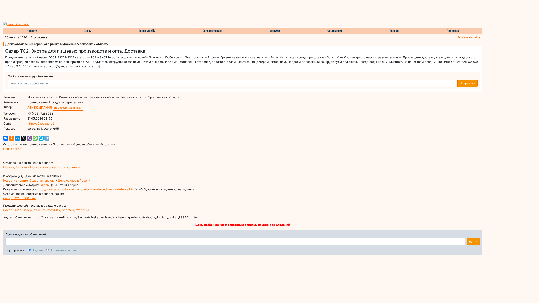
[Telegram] (46, 138)
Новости (32, 30)
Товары (394, 30)
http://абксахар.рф (41, 123)
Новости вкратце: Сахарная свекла (29, 180)
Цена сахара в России (74, 180)
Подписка (453, 30)
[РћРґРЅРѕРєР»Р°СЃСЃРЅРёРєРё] (11, 138)
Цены (87, 30)
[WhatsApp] (35, 138)
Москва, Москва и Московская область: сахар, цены (41, 167)
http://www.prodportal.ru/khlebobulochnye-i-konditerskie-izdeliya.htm (86, 189)
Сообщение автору (69, 107)
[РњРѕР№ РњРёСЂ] (17, 138)
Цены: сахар (12, 148)
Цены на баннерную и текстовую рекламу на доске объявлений (242, 224)
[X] (23, 138)
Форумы (275, 30)
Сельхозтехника (212, 30)
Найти (473, 241)
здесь (44, 185)
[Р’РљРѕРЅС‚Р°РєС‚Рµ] (5, 138)
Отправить (467, 83)
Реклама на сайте (468, 37)
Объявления (335, 30)
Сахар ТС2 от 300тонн (19, 198)
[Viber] (29, 138)
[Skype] (41, 138)
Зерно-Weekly (147, 30)
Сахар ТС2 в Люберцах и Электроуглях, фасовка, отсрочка (46, 210)
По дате (37, 250)
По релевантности (63, 250)
